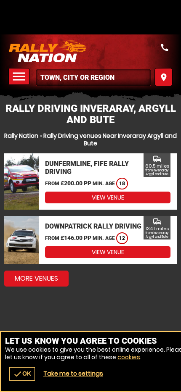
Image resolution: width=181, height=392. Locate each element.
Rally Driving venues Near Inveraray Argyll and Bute (110, 139)
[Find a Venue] (93, 77)
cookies (128, 357)
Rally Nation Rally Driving (90, 51)
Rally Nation (21, 136)
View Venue (108, 197)
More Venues (36, 278)
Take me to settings (73, 373)
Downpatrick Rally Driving (93, 226)
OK (22, 374)
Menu (20, 76)
